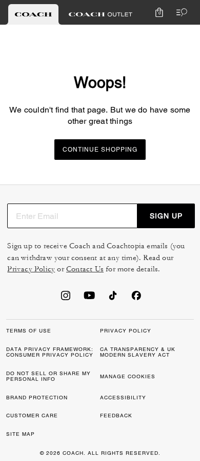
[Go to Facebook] (136, 298)
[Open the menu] (179, 12)
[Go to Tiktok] (113, 298)
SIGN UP (166, 216)
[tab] (33, 14)
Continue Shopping (100, 149)
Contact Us (85, 269)
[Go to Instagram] (65, 298)
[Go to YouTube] (89, 298)
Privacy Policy (31, 269)
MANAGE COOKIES (127, 376)
